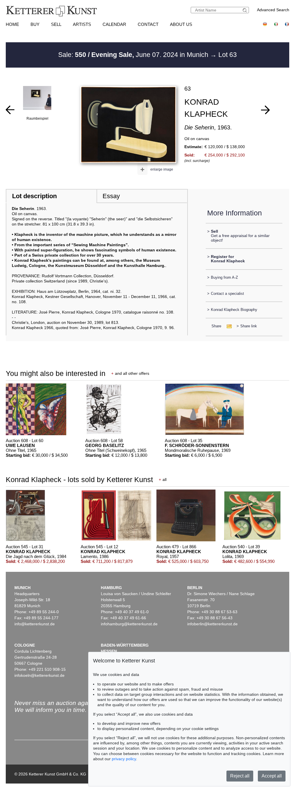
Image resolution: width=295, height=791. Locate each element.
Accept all (272, 775)
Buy (35, 24)
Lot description (34, 196)
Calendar (114, 24)
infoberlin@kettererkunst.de (212, 624)
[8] (10, 110)
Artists (82, 24)
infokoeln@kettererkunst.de (39, 675)
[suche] (245, 10)
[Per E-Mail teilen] (227, 326)
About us (181, 24)
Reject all (239, 775)
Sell (56, 24)
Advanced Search (273, 9)
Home (12, 24)
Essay (111, 196)
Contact (148, 24)
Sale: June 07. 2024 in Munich (134, 54)
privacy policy (124, 758)
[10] (265, 110)
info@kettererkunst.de (34, 624)
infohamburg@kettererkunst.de (129, 624)
